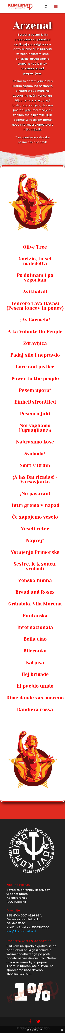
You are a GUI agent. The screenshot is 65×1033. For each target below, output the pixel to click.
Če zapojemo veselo (35, 517)
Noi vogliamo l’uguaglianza (35, 428)
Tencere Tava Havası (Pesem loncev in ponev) (35, 306)
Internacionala (35, 627)
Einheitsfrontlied (35, 402)
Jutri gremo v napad (35, 505)
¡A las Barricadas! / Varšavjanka (35, 479)
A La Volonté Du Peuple (35, 331)
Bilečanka (35, 651)
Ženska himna (35, 580)
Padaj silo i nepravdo (35, 355)
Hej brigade (35, 674)
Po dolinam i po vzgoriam (35, 277)
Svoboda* (35, 453)
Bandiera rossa (35, 709)
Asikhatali (35, 291)
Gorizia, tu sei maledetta (35, 261)
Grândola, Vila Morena (35, 604)
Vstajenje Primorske (35, 552)
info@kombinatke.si (21, 931)
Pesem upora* (35, 390)
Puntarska (35, 615)
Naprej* (35, 540)
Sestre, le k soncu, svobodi (35, 566)
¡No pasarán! (35, 493)
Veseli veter (35, 529)
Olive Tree (35, 247)
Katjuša (35, 662)
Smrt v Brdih (35, 465)
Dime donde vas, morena (35, 698)
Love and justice (35, 367)
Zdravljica (35, 343)
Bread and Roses (35, 592)
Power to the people (35, 378)
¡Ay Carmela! (35, 320)
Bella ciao (35, 639)
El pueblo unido (35, 686)
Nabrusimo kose (35, 442)
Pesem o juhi (35, 413)
